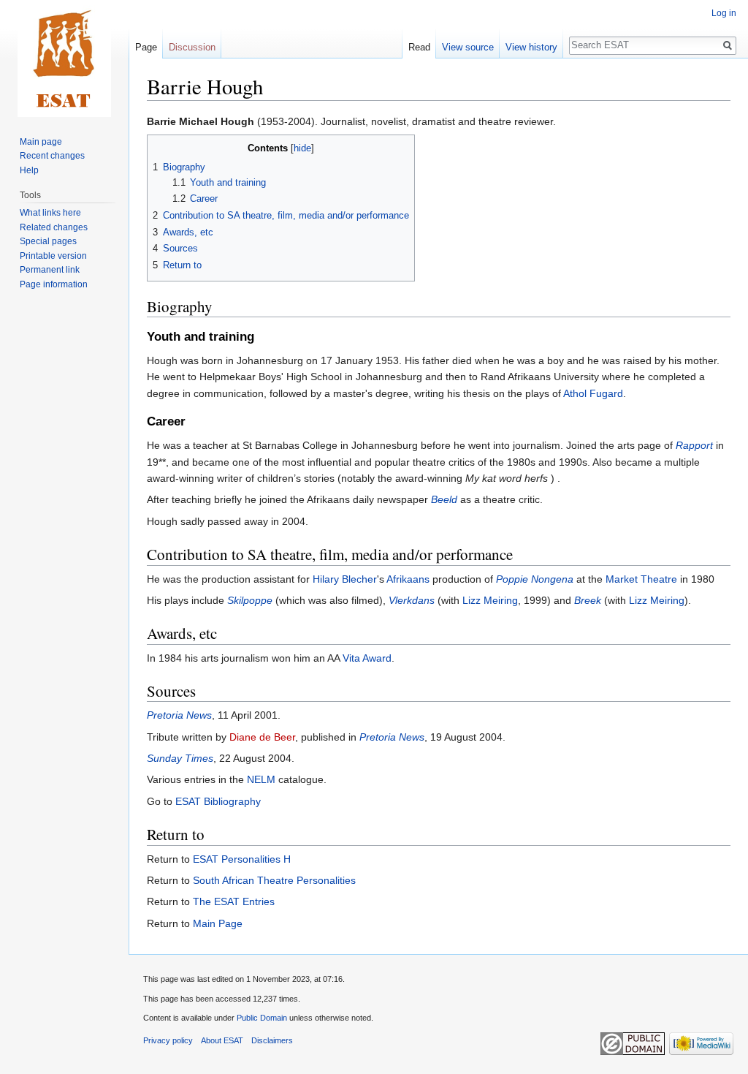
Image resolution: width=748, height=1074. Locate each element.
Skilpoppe (249, 600)
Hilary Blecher (345, 579)
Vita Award (367, 658)
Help (29, 170)
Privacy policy (168, 1040)
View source (468, 47)
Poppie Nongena (534, 579)
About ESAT (222, 1040)
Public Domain (262, 1017)
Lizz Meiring (490, 600)
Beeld (444, 499)
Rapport (694, 445)
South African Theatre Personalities (274, 880)
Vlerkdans (412, 600)
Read (419, 47)
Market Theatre (641, 579)
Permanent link (50, 270)
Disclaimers (272, 1040)
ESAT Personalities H (242, 859)
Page (146, 47)
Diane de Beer (262, 737)
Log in (723, 13)
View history (531, 47)
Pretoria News (179, 715)
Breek (587, 600)
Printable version (53, 256)
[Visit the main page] (64, 58)
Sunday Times (180, 758)
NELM (261, 779)
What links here (50, 213)
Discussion (192, 47)
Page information (54, 284)
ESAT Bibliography (218, 801)
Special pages (48, 241)
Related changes (54, 227)
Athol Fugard (593, 393)
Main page (41, 142)
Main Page (218, 923)
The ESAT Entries (234, 901)
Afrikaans (408, 579)
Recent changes (52, 156)
